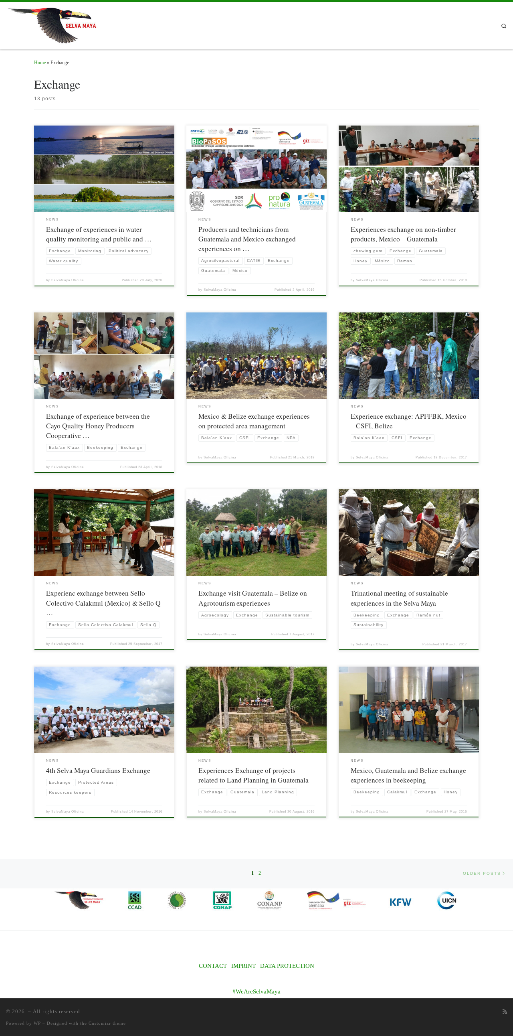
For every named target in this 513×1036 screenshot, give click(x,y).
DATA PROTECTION (287, 966)
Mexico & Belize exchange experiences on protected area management (254, 421)
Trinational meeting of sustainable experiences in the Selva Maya (399, 597)
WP (37, 1023)
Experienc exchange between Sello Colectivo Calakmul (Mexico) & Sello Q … (103, 602)
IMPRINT (243, 966)
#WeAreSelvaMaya (256, 991)
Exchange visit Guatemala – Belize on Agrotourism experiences (252, 597)
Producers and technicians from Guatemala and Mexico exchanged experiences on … (247, 239)
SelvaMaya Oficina (67, 280)
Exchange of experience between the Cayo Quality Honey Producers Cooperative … (98, 426)
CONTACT (213, 966)
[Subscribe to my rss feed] (505, 1012)
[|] (56, 24)
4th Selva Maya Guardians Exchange (98, 770)
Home (40, 62)
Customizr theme (107, 1023)
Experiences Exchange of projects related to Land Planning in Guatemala (253, 775)
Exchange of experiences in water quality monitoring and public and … (98, 234)
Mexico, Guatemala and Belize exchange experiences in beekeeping (408, 775)
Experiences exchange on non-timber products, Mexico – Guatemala (403, 234)
